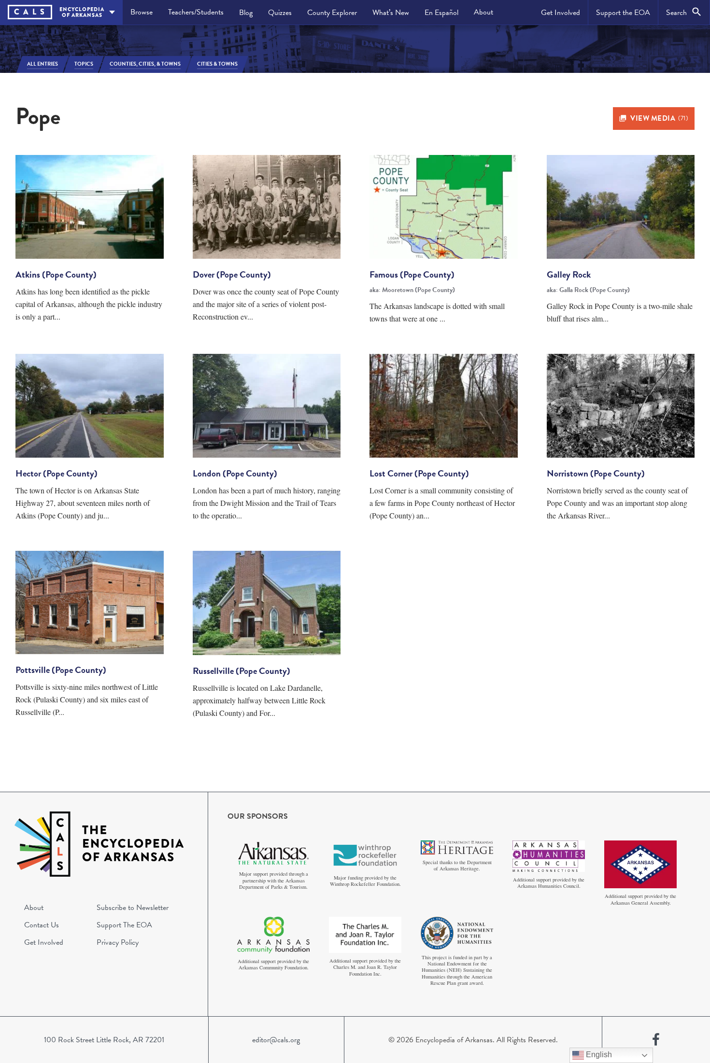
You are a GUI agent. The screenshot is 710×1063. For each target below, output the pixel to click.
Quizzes (280, 12)
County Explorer (332, 12)
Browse (141, 12)
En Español (441, 12)
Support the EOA (623, 12)
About (483, 12)
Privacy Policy (118, 942)
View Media (659, 118)
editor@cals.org (276, 1040)
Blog (246, 12)
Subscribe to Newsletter (133, 907)
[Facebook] (656, 1040)
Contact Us (41, 925)
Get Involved (560, 12)
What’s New (390, 12)
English (598, 1054)
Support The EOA (124, 925)
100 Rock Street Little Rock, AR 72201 (104, 1040)
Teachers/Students (196, 12)
